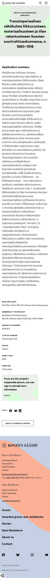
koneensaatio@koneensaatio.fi (15, 474)
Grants (6, 510)
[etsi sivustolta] (40, 3)
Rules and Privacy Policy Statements (15, 570)
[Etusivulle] (17, 4)
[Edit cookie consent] (2, 575)
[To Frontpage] (25, 445)
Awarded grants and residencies (23, 517)
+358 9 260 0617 (12, 477)
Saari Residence (12, 530)
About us (8, 537)
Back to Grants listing (18, 423)
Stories (6, 523)
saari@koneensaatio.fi (11, 500)
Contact (7, 544)
